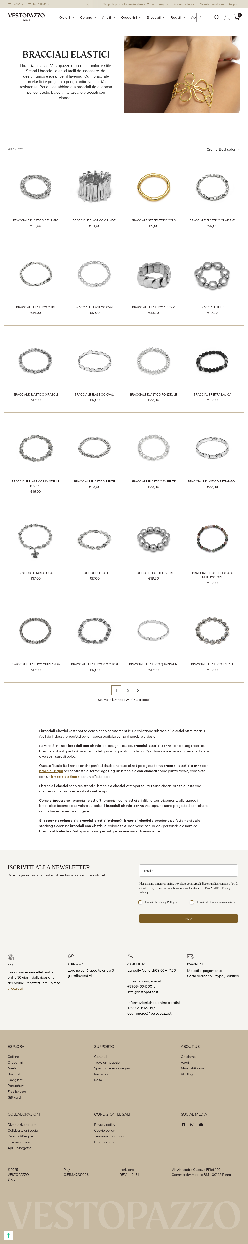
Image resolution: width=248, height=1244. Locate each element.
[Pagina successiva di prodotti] (137, 690)
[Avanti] (200, 17)
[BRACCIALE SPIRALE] (94, 539)
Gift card (14, 1097)
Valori (185, 1062)
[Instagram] (192, 1125)
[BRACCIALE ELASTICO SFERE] (153, 539)
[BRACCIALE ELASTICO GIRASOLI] (35, 360)
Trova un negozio (107, 1062)
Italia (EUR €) (37, 4)
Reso (98, 1079)
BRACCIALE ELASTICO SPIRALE (212, 664)
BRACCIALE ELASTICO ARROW (153, 307)
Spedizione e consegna (111, 1068)
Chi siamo (188, 1056)
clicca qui (15, 987)
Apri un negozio (19, 1147)
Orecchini (15, 1062)
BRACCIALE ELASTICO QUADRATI (212, 220)
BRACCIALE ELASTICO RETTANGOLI (212, 481)
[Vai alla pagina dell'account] (227, 17)
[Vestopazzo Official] (26, 17)
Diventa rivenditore (22, 1124)
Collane (13, 1056)
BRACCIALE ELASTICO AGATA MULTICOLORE (212, 575)
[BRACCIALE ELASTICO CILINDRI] (94, 186)
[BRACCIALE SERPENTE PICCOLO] (153, 186)
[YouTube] (201, 1125)
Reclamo (101, 1073)
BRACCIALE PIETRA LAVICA (212, 394)
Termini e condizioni (109, 1136)
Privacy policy (104, 1124)
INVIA (188, 919)
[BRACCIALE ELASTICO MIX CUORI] (94, 630)
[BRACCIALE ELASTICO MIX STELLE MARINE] (35, 447)
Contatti (100, 1056)
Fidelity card (17, 1091)
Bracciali (14, 1073)
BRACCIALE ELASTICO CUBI (35, 307)
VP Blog (187, 1073)
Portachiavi (16, 1085)
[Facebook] (183, 1125)
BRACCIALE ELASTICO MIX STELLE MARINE (35, 483)
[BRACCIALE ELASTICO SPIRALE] (212, 630)
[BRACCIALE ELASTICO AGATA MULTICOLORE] (212, 539)
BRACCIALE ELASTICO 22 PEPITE (153, 481)
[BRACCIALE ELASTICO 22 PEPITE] (153, 447)
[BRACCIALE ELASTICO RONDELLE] (153, 360)
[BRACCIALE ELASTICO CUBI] (35, 273)
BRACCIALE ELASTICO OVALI (94, 307)
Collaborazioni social (23, 1130)
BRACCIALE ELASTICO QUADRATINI (153, 664)
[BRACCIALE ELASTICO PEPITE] (94, 447)
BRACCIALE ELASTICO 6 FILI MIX (35, 220)
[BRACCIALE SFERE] (212, 273)
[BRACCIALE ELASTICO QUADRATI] (212, 186)
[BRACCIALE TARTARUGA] (35, 539)
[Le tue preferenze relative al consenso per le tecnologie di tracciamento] (8, 1235)
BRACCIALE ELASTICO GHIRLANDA (35, 664)
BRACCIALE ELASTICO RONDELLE (153, 394)
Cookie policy (104, 1130)
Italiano (14, 4)
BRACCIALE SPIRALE (94, 573)
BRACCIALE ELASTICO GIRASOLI (35, 394)
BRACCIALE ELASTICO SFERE (153, 573)
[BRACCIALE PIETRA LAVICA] (212, 360)
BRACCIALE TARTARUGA (36, 573)
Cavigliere (15, 1079)
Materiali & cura (192, 1068)
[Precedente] (88, 4)
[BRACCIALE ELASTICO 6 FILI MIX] (35, 186)
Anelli (12, 1068)
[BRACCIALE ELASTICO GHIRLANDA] (35, 630)
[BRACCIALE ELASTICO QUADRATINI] (153, 630)
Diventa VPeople (20, 1136)
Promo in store (105, 1141)
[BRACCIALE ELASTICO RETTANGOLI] (212, 447)
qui (148, 892)
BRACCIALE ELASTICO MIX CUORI (94, 664)
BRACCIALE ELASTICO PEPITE (94, 481)
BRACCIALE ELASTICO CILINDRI (94, 220)
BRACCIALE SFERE (212, 307)
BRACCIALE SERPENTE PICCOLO (153, 220)
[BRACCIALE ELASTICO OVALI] (94, 273)
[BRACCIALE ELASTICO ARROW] (153, 273)
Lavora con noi (19, 1141)
